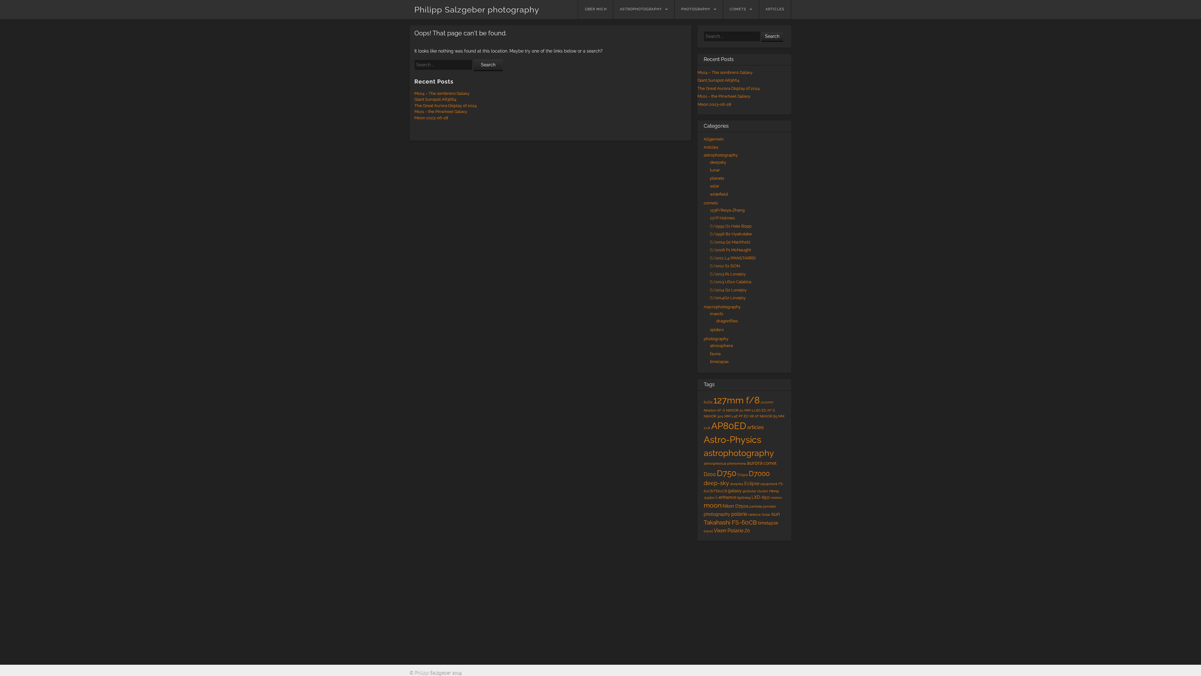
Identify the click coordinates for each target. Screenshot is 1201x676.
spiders (717, 329)
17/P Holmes (722, 218)
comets (738, 9)
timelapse (719, 361)
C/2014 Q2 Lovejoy (728, 290)
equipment (769, 484)
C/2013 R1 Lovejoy (728, 274)
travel (708, 531)
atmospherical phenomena (725, 463)
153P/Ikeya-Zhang (727, 210)
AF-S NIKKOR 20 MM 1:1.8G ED (741, 410)
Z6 (747, 530)
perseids (769, 506)
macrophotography (722, 307)
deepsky (718, 162)
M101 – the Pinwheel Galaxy (440, 111)
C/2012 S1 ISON (725, 266)
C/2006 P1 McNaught (730, 250)
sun (775, 514)
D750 (727, 473)
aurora (755, 463)
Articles (775, 9)
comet (770, 463)
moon (713, 505)
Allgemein (714, 139)
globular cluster (755, 491)
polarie (739, 514)
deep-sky (716, 483)
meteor (776, 497)
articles (755, 427)
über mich (596, 9)
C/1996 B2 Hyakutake (731, 234)
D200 (710, 474)
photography (695, 9)
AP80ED (728, 426)
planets (717, 178)
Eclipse (751, 483)
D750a (742, 475)
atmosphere (721, 345)
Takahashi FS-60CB (730, 522)
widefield (719, 194)
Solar (766, 514)
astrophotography (641, 9)
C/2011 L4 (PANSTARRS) (733, 258)
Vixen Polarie (728, 531)
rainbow (754, 514)
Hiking (774, 491)
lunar (715, 170)
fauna (715, 353)
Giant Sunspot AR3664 (435, 99)
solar (714, 186)
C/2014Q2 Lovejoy (728, 297)
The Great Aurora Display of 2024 (445, 105)
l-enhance (726, 497)
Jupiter (709, 497)
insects (716, 313)
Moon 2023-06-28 (431, 117)
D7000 (759, 474)
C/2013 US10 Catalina (730, 281)
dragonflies (727, 321)
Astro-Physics (732, 439)
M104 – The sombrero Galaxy (441, 93)
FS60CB (720, 491)
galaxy (735, 490)
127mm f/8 (736, 400)
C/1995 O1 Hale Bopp (731, 226)
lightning (744, 497)
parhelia (755, 506)
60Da (708, 402)
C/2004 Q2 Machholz (730, 242)
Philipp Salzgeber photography (476, 9)
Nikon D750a (735, 506)
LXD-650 (761, 497)
